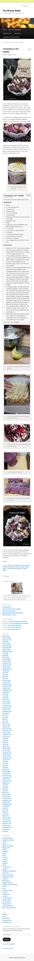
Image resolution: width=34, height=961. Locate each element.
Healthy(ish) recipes (8, 877)
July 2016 (5, 738)
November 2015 (7, 754)
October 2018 (6, 688)
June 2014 (5, 787)
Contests (5, 857)
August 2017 (6, 713)
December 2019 (7, 663)
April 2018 (5, 698)
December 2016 (7, 729)
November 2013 (7, 800)
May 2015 (5, 765)
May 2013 (5, 812)
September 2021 (7, 640)
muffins (5, 886)
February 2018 (7, 702)
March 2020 (6, 657)
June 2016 (5, 740)
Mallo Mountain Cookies (9, 615)
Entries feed (6, 918)
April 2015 (5, 767)
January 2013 (6, 820)
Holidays (5, 879)
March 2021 (6, 642)
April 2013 (5, 814)
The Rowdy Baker (12, 10)
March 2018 (6, 700)
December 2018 (7, 684)
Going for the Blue (8, 875)
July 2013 (5, 808)
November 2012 (7, 823)
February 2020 (7, 659)
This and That (6, 902)
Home (4, 29)
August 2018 (6, 692)
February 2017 (7, 725)
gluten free (6, 873)
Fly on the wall (7, 867)
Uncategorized (7, 904)
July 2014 (5, 785)
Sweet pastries (7, 900)
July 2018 (5, 694)
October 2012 (6, 825)
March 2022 (6, 636)
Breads (5, 849)
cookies (5, 859)
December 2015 (7, 752)
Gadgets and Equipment (9, 871)
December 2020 (7, 645)
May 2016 (5, 742)
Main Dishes (6, 880)
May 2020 (5, 655)
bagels (4, 844)
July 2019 (5, 673)
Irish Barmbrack (7, 607)
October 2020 (6, 649)
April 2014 (5, 791)
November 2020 (7, 647)
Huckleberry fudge (19, 567)
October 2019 (6, 667)
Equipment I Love (7, 33)
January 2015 (6, 773)
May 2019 (5, 676)
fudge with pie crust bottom (22, 565)
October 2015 (6, 756)
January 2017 (6, 727)
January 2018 (6, 703)
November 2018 (7, 686)
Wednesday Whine (8, 906)
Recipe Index (17, 33)
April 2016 (5, 744)
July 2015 (5, 762)
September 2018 (7, 690)
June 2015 (5, 763)
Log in (4, 916)
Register (5, 914)
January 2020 (6, 661)
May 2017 (5, 719)
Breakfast (5, 851)
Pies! (4, 888)
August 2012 (6, 829)
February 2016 (7, 748)
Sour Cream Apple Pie (9, 611)
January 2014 (6, 796)
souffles (5, 896)
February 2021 (7, 644)
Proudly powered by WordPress (17, 957)
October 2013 (6, 802)
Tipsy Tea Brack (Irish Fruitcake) (12, 609)
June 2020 (5, 653)
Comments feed (7, 920)
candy (9, 565)
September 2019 (7, 669)
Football (5, 869)
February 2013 (7, 818)
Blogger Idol (6, 848)
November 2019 (7, 665)
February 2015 (7, 771)
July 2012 (5, 831)
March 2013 (6, 816)
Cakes (4, 853)
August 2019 (6, 671)
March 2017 (6, 723)
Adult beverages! (7, 838)
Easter (4, 865)
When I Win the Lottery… (10, 908)
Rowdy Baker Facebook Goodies (11, 37)
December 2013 (7, 798)
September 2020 (7, 651)
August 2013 (6, 806)
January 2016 (6, 750)
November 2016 (7, 731)
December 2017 (7, 705)
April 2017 (5, 721)
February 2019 (7, 680)
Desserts (5, 863)
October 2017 (6, 709)
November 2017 (7, 707)
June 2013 (5, 810)
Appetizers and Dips (8, 840)
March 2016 (6, 746)
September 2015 (7, 758)
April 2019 (5, 678)
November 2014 (7, 777)
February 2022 (7, 638)
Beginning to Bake (8, 846)
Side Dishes (6, 894)
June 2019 (5, 675)
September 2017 (7, 711)
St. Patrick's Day (7, 898)
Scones (5, 892)
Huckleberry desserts (8, 567)
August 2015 (6, 760)
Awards (5, 842)
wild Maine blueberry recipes (18, 568)
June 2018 (5, 696)
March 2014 (6, 792)
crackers (5, 861)
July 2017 (5, 715)
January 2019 (6, 682)
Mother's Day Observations (10, 884)
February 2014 (7, 794)
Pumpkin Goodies (8, 890)
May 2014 (5, 789)
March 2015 (6, 769)
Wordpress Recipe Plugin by (11, 322)
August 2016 (6, 736)
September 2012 (7, 827)
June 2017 (5, 717)
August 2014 (6, 783)
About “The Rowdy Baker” (15, 29)
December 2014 (7, 775)
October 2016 (6, 732)
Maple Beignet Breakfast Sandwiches (13, 613)
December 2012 (7, 821)
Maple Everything (7, 882)
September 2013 (7, 804)
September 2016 (7, 734)
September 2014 (7, 781)
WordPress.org (7, 922)
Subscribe (6, 939)
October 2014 (6, 779)
